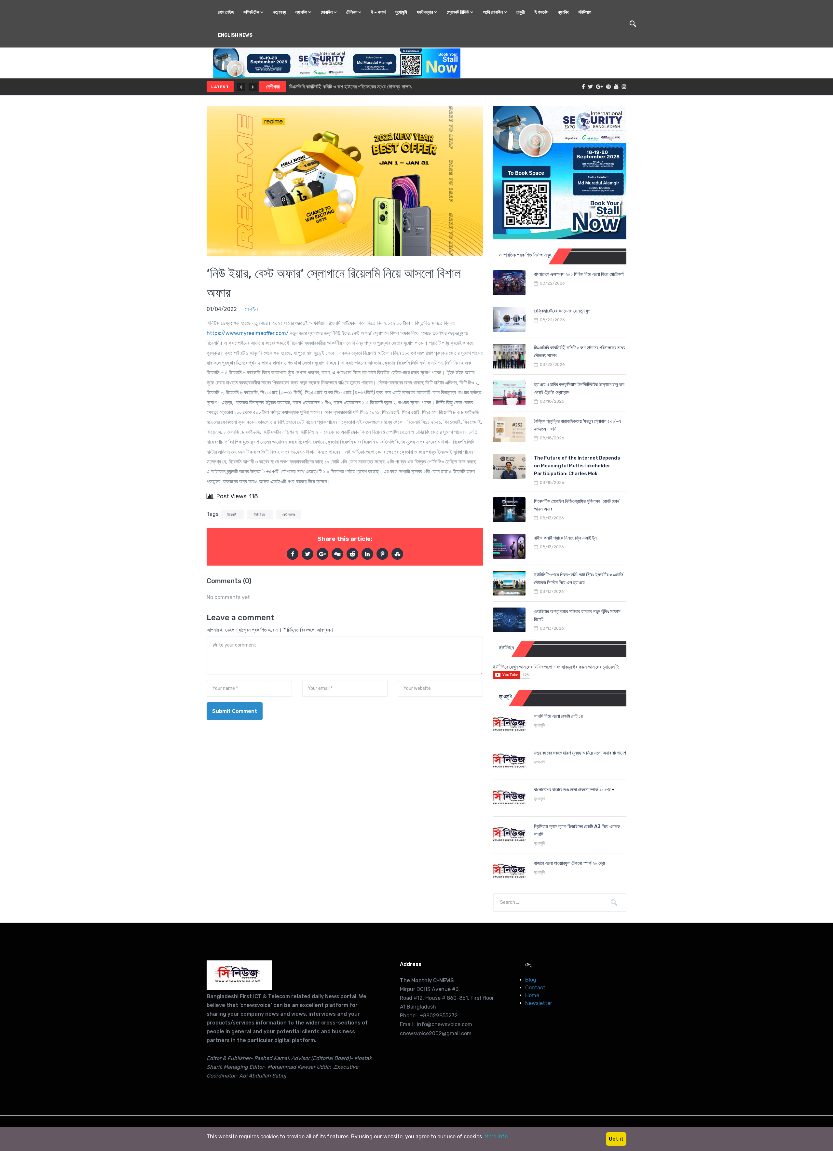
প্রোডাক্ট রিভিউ (458, 12)
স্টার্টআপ (585, 12)
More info (496, 1136)
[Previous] (241, 87)
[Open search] (632, 24)
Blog (530, 980)
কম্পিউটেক (251, 12)
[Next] (253, 87)
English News (235, 35)
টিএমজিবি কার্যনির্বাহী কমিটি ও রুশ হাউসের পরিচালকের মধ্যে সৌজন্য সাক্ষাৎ (350, 87)
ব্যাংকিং (563, 12)
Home (532, 995)
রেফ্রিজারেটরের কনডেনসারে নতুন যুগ (562, 311)
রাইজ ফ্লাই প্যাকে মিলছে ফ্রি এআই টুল (565, 538)
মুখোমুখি (401, 12)
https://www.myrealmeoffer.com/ (248, 333)
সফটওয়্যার (425, 12)
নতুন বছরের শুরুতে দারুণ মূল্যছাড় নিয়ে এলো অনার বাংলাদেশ (580, 753)
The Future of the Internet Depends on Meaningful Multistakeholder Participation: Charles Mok (577, 465)
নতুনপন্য (279, 12)
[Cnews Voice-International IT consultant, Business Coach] (239, 975)
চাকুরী (520, 12)
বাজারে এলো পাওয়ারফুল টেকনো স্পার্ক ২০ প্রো (569, 863)
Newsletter (538, 1003)
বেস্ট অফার (288, 515)
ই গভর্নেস (541, 12)
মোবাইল (327, 12)
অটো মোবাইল (493, 12)
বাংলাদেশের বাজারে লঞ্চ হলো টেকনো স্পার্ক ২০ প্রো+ (574, 790)
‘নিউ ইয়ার (259, 515)
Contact (535, 987)
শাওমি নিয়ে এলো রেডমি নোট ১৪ (558, 716)
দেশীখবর (273, 87)
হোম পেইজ (226, 12)
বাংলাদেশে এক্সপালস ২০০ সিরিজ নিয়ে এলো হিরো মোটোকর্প (578, 274)
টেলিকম (352, 12)
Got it (616, 1139)
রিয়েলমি (232, 515)
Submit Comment (234, 711)
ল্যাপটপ (301, 12)
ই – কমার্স (378, 12)
